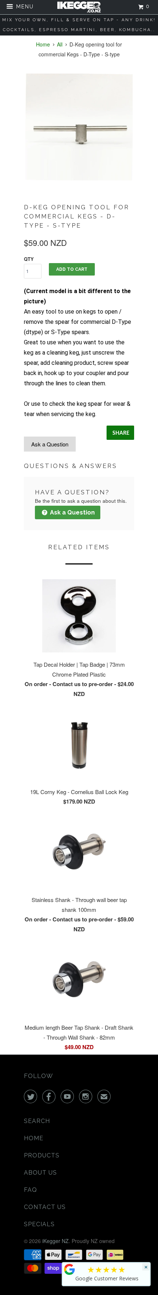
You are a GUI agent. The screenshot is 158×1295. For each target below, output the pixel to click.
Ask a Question (49, 444)
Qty (29, 258)
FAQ (30, 1189)
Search (37, 1121)
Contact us (45, 1207)
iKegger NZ (55, 1241)
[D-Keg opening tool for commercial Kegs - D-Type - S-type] (79, 127)
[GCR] (69, 1269)
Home (33, 1138)
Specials (39, 1224)
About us (40, 1172)
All (59, 44)
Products (42, 1155)
